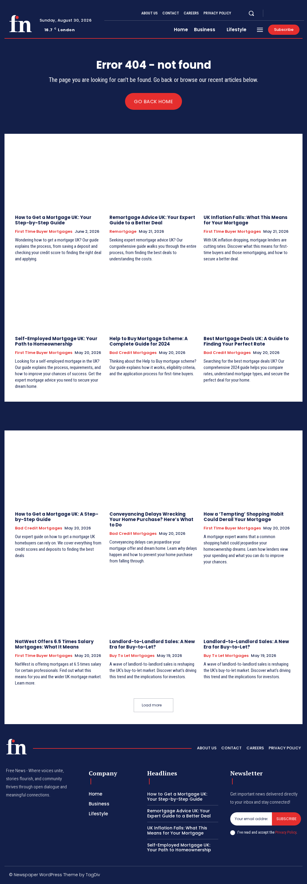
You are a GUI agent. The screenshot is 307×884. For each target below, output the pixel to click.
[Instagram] (280, 13)
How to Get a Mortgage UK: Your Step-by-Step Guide (53, 220)
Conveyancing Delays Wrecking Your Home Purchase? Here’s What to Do (151, 519)
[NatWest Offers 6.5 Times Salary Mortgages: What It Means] (59, 602)
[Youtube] (294, 13)
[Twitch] (271, 876)
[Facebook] (272, 13)
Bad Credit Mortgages (132, 352)
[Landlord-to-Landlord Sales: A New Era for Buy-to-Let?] (153, 602)
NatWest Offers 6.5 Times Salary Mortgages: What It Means (54, 644)
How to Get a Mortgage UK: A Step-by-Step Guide (56, 517)
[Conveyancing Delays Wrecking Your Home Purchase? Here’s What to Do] (153, 474)
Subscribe (286, 818)
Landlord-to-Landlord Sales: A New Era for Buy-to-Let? (152, 644)
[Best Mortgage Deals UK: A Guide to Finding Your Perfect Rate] (248, 299)
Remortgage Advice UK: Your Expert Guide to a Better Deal (152, 220)
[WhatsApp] (296, 876)
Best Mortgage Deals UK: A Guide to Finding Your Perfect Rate (246, 341)
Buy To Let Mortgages (131, 655)
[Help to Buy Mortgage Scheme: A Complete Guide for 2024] (153, 299)
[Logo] (20, 24)
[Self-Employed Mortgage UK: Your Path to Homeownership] (59, 299)
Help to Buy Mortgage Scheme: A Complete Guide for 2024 (148, 341)
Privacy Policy (285, 832)
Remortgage (122, 231)
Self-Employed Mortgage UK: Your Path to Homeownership (56, 341)
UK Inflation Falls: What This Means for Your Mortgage (246, 220)
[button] (251, 13)
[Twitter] (287, 13)
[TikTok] (258, 876)
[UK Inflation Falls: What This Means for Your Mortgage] (248, 178)
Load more (152, 705)
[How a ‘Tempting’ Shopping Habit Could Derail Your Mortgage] (248, 474)
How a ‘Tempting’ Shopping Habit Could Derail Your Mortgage (244, 517)
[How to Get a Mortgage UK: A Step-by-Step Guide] (59, 474)
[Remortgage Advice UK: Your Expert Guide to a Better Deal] (153, 178)
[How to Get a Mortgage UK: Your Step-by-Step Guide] (59, 178)
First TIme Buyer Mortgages (43, 231)
